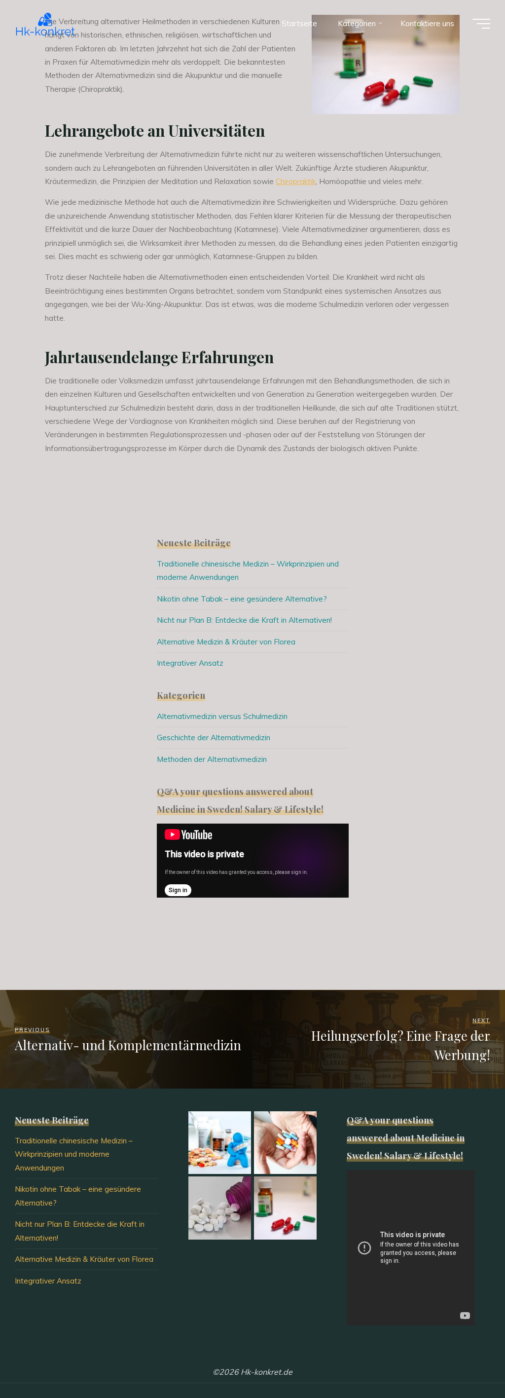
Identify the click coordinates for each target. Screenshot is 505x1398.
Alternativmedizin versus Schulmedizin (222, 716)
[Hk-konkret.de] (45, 23)
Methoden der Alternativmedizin (212, 759)
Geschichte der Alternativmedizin (213, 737)
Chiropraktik (296, 181)
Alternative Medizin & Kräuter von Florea (226, 641)
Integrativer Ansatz (190, 663)
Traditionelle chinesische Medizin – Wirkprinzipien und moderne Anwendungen (74, 1154)
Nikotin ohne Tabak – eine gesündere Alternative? (242, 599)
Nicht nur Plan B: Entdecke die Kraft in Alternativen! (244, 620)
